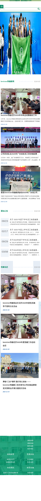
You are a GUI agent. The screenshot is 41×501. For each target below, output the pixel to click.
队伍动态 (30, 462)
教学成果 (30, 446)
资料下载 (30, 481)
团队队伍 (30, 424)
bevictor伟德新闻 (30, 427)
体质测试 (10, 468)
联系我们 (30, 430)
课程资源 (30, 443)
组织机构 (30, 421)
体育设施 (30, 468)
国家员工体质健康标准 (10, 473)
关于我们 (30, 414)
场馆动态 (30, 475)
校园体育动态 (10, 462)
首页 (10, 414)
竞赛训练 (30, 454)
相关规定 (30, 449)
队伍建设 (30, 459)
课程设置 (30, 440)
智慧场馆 (30, 473)
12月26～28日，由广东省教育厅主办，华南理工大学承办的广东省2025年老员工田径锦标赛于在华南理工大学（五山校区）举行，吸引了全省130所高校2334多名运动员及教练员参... (20, 160)
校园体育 (10, 454)
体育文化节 (10, 459)
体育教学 (30, 435)
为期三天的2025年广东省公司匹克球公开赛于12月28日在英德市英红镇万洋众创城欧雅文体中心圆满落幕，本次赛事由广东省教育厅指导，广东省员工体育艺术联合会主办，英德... (20, 198)
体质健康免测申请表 (10, 475)
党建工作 (10, 435)
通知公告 (11, 478)
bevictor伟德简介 (30, 419)
